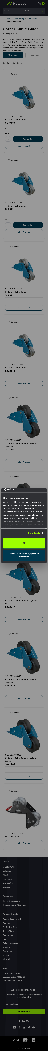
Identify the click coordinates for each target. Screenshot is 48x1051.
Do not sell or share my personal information (24, 555)
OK (24, 543)
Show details (34, 533)
